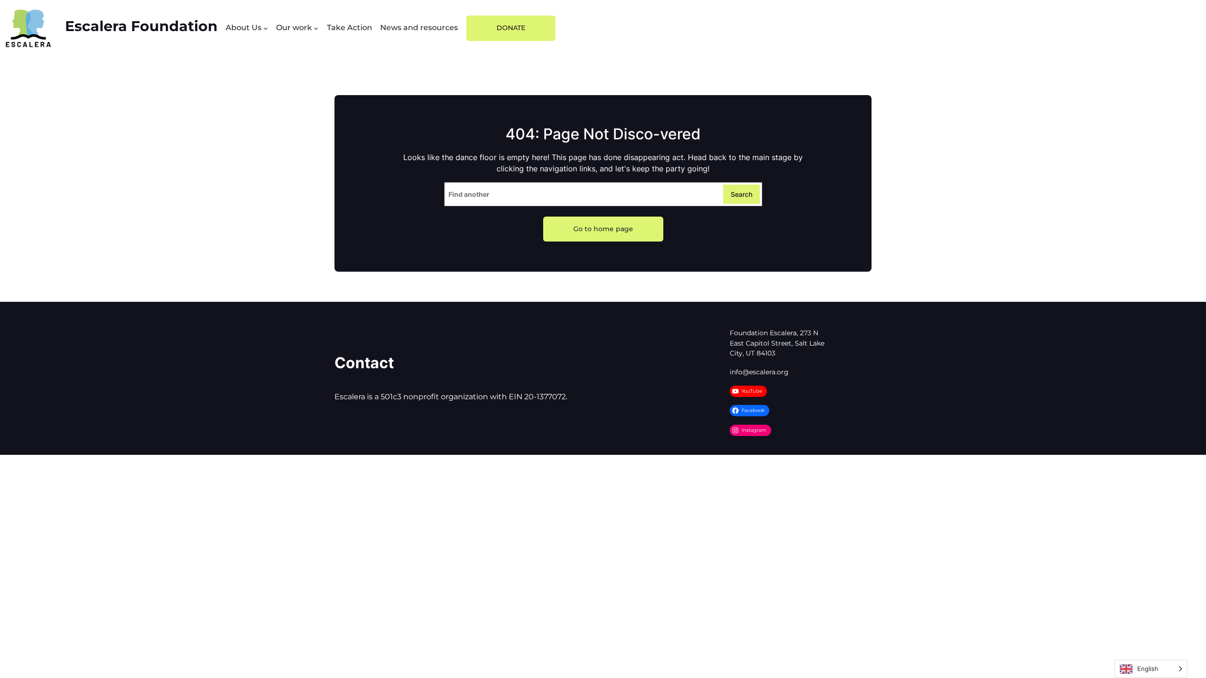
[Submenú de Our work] (316, 28)
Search (741, 194)
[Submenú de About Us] (265, 28)
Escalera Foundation (141, 25)
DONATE (511, 28)
